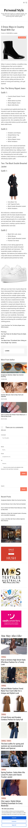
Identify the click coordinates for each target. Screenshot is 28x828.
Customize (14, 821)
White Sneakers (4, 327)
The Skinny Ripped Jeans (18, 325)
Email (2, 453)
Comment (3, 435)
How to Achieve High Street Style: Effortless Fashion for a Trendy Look (13, 662)
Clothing (4, 657)
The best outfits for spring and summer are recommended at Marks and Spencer (12, 746)
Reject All (14, 825)
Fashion (9, 740)
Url (1, 460)
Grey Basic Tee (8, 325)
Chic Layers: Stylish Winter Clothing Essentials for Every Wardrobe (11, 803)
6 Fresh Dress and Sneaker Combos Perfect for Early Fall (12, 718)
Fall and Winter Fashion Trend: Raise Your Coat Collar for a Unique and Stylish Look (12, 690)
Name (2, 446)
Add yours (3, 430)
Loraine (15, 33)
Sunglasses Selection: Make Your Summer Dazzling (13, 500)
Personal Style (14, 10)
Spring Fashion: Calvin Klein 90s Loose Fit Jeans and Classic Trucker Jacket (13, 774)
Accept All (14, 817)
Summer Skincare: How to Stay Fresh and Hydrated (13, 504)
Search (2, 486)
